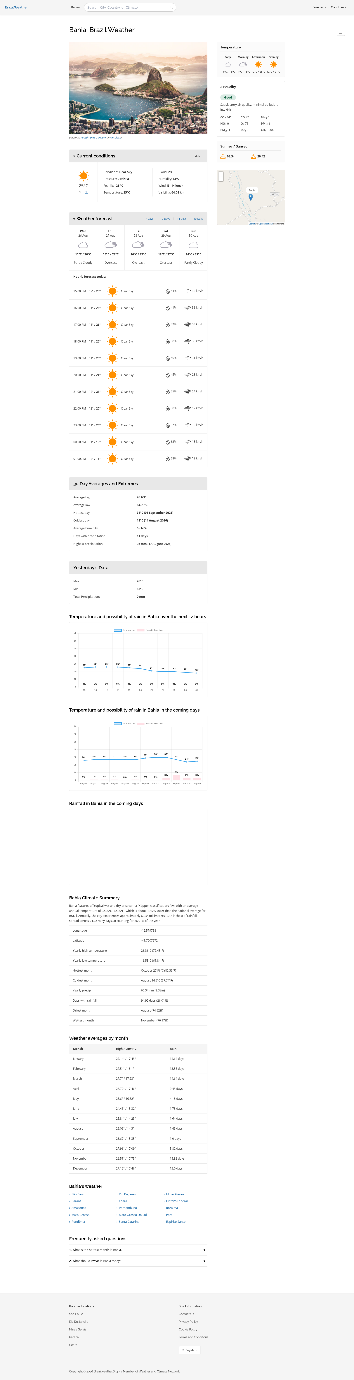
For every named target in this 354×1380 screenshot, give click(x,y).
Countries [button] (338, 7)
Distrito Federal (177, 1201)
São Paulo (78, 1194)
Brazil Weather (16, 7)
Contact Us (186, 1314)
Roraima (172, 1208)
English (190, 1350)
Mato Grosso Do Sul (133, 1215)
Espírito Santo (176, 1222)
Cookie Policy (188, 1329)
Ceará (123, 1201)
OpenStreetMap (265, 223)
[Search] (171, 7)
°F (86, 192)
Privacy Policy (188, 1321)
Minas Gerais (175, 1194)
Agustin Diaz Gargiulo (93, 137)
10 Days (165, 218)
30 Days (198, 218)
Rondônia (78, 1222)
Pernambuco (128, 1208)
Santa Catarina (129, 1222)
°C (80, 192)
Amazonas (79, 1208)
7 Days (149, 218)
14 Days (182, 218)
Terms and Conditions (193, 1337)
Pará (169, 1215)
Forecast (320, 7)
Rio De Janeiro (128, 1194)
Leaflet (252, 223)
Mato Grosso (81, 1215)
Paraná (76, 1201)
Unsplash (115, 137)
